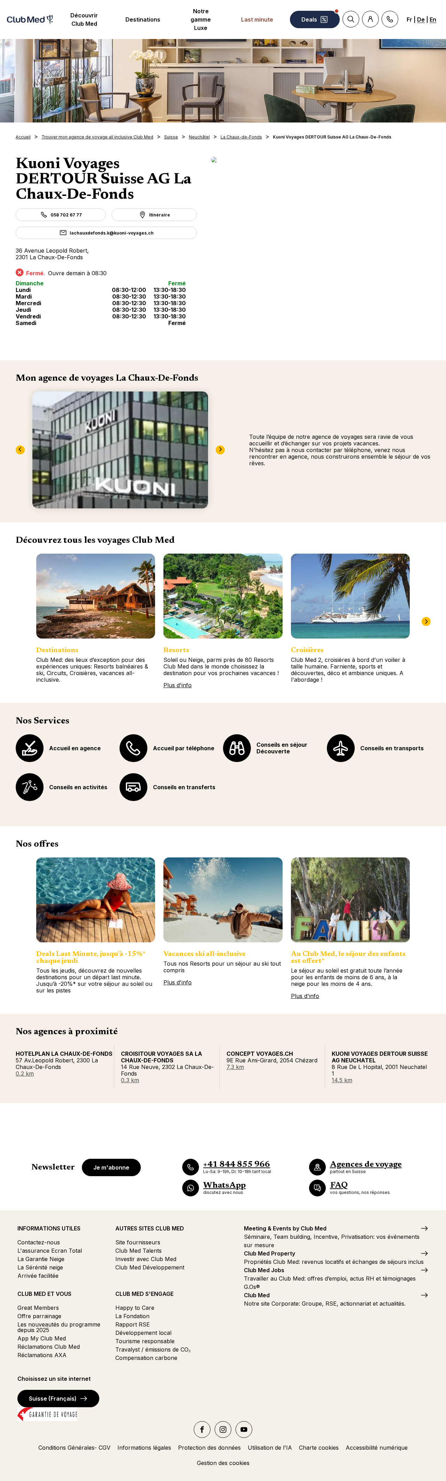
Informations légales (144, 1447)
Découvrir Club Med (84, 19)
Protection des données (209, 1447)
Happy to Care (134, 1307)
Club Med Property (269, 1253)
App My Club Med (41, 1338)
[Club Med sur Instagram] (223, 1429)
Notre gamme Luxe (201, 19)
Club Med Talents (138, 1250)
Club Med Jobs (264, 1270)
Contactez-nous (38, 1242)
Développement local (143, 1332)
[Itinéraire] (320, 160)
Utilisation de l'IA (270, 1447)
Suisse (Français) (53, 1398)
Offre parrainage (39, 1316)
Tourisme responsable (145, 1341)
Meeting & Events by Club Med (285, 1228)
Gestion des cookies (223, 1462)
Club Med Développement (149, 1267)
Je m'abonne (111, 1167)
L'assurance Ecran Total (49, 1250)
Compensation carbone (146, 1357)
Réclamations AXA (42, 1355)
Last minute (257, 19)
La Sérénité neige (40, 1267)
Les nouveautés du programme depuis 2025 (58, 1327)
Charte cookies (319, 1447)
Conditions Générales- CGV (74, 1447)
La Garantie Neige (40, 1259)
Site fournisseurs (137, 1242)
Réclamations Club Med (48, 1346)
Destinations (142, 19)
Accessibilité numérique (377, 1447)
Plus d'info (177, 685)
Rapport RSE (132, 1324)
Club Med (257, 1295)
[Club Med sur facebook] (202, 1429)
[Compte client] (370, 19)
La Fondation (132, 1316)
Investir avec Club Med (145, 1259)
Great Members (38, 1307)
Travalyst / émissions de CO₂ (153, 1349)
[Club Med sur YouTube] (244, 1429)
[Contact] (390, 19)
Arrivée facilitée (38, 1275)
